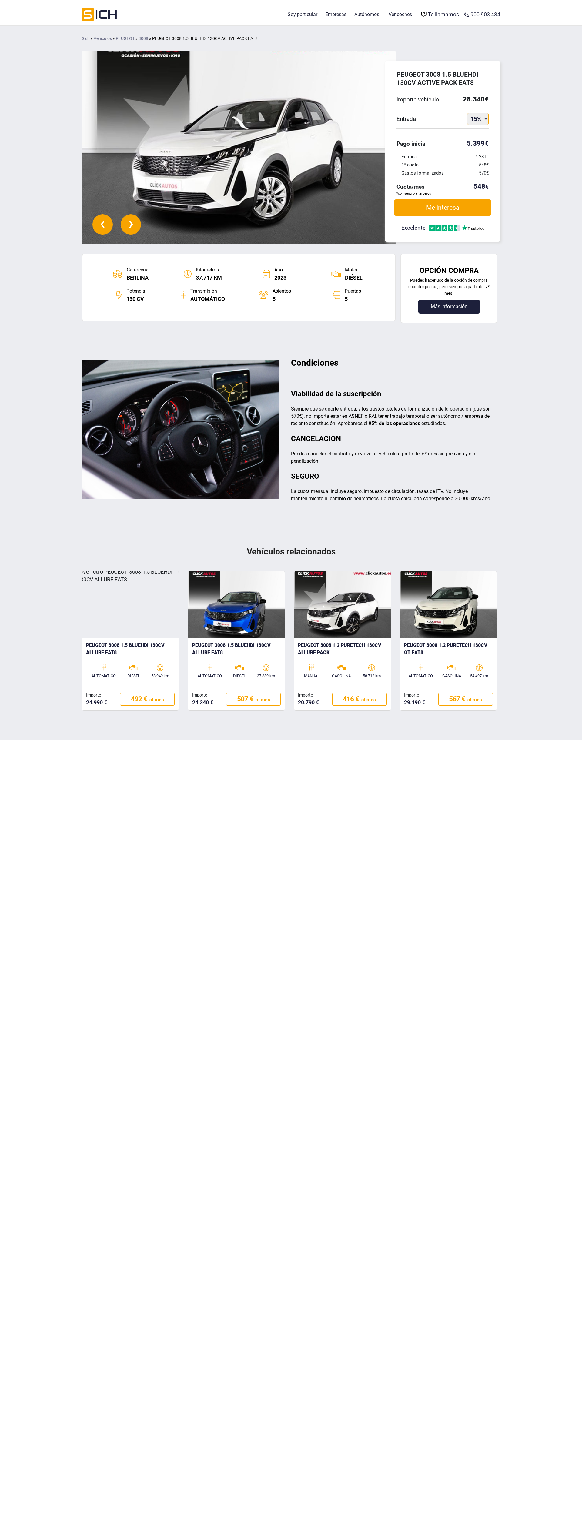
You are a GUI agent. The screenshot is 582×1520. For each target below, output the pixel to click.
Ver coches (400, 14)
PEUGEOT (125, 38)
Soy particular (302, 14)
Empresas (335, 14)
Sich (86, 38)
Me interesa (442, 207)
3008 (143, 38)
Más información (449, 306)
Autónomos (366, 14)
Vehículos (103, 38)
